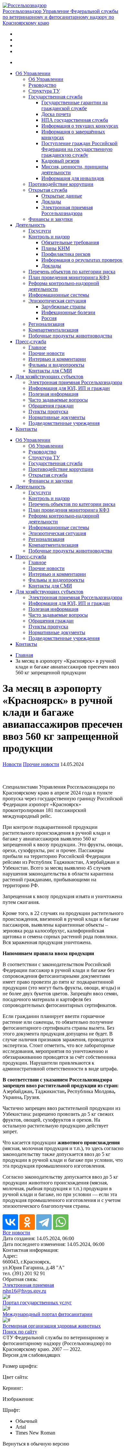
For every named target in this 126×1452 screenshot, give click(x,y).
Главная (24, 655)
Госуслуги (39, 231)
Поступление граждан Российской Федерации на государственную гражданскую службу (79, 149)
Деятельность (30, 225)
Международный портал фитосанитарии (47, 1314)
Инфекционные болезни (68, 312)
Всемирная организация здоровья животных (52, 1326)
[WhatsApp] (60, 1222)
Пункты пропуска (48, 411)
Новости (12, 764)
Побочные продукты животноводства (70, 335)
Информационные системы (58, 295)
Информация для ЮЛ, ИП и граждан (69, 388)
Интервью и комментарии (57, 359)
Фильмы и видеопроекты (56, 365)
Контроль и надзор (49, 236)
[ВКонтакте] (10, 1222)
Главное (37, 347)
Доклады (51, 201)
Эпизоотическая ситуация (57, 300)
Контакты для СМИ (50, 370)
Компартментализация (53, 330)
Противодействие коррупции (60, 184)
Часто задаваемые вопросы (58, 400)
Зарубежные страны (63, 306)
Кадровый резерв (60, 161)
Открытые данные (61, 196)
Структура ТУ (44, 91)
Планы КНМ (55, 248)
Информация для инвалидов (72, 178)
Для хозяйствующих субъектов (49, 376)
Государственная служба (55, 96)
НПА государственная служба (74, 120)
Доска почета (56, 114)
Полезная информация (53, 394)
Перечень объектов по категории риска (71, 271)
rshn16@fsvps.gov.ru (24, 1291)
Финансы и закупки (50, 219)
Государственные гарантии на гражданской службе (74, 105)
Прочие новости (46, 353)
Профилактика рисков (65, 254)
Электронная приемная (28, 1285)
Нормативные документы (56, 417)
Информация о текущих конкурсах (79, 126)
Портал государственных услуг (37, 1302)
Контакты (26, 429)
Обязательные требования (70, 242)
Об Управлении (33, 73)
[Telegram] (44, 1222)
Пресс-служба (31, 341)
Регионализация (46, 324)
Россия (49, 318)
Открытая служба (47, 190)
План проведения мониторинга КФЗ (68, 277)
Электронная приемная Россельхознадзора (67, 210)
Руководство (42, 85)
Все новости (16, 1232)
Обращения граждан (51, 405)
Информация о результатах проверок (81, 260)
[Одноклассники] (27, 1222)
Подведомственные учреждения (64, 423)
